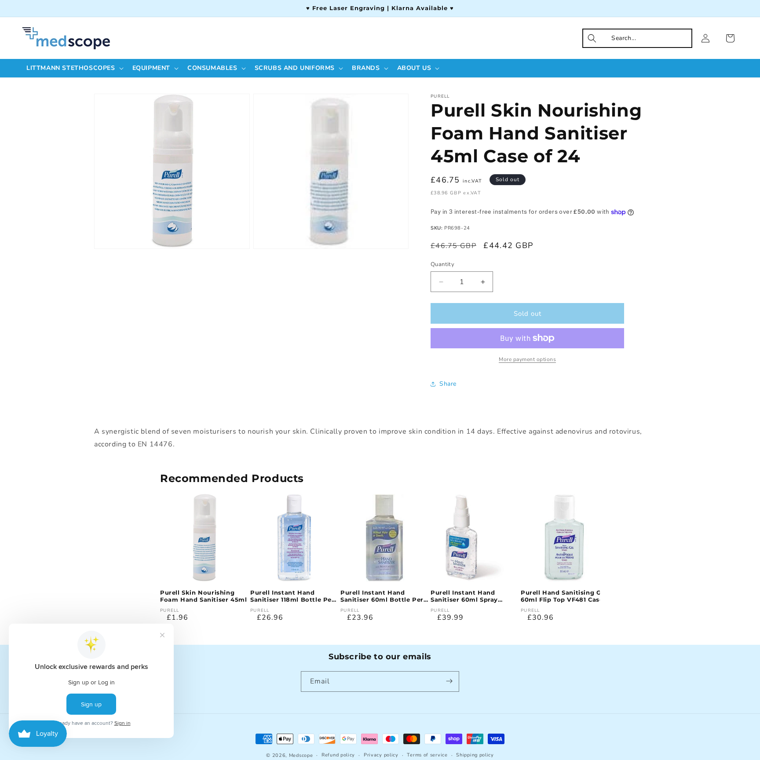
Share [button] (448, 384)
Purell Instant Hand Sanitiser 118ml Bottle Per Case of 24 (292, 596)
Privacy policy (381, 755)
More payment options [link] (527, 359)
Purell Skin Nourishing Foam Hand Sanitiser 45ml (203, 596)
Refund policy (338, 755)
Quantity (442, 264)
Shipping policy (475, 755)
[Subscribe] (449, 681)
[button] (74, 68)
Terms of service (427, 755)
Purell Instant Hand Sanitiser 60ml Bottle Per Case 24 (382, 596)
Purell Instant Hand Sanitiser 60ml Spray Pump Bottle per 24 (464, 596)
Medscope (301, 755)
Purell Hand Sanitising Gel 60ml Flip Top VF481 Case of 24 (564, 596)
